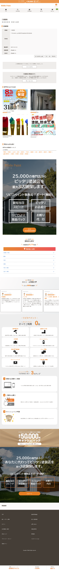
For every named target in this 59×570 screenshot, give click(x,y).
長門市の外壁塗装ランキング (9, 147)
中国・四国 (5, 267)
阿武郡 (26, 154)
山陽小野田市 (6, 154)
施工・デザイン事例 (6, 519)
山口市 (14, 152)
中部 (4, 260)
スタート (29, 493)
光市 (36, 152)
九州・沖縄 (5, 271)
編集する (14, 50)
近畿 (4, 264)
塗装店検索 (18, 11)
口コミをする (29, 66)
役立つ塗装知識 (34, 519)
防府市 (22, 152)
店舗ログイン (4, 543)
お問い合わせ (33, 524)
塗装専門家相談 (34, 514)
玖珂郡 (17, 154)
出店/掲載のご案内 (5, 529)
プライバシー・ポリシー (6, 538)
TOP (6, 11)
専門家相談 (30, 11)
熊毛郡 (21, 154)
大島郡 (12, 154)
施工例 (41, 11)
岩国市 (32, 152)
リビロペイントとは (35, 538)
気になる (54, 10)
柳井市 (40, 152)
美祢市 (45, 152)
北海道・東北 (6, 252)
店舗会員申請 (33, 529)
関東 (4, 256)
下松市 (27, 152)
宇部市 (9, 152)
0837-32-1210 (14, 47)
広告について (4, 533)
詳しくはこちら (29, 81)
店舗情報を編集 (39, 56)
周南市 (50, 152)
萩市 (18, 152)
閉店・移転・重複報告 (51, 56)
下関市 (4, 152)
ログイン (3, 524)
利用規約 (33, 533)
